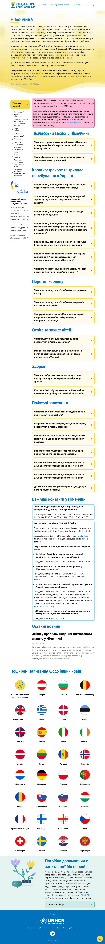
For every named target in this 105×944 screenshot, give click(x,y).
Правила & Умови (33, 928)
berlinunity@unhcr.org (44, 606)
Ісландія (20, 741)
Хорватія (63, 850)
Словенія (63, 806)
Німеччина (41, 784)
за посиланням (74, 122)
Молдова (63, 763)
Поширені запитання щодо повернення (20, 696)
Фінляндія (41, 828)
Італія (63, 741)
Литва (41, 763)
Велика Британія (20, 719)
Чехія (85, 828)
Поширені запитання (60, 5)
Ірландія (84, 741)
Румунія (20, 806)
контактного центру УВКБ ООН (75, 895)
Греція (41, 719)
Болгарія (63, 694)
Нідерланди (20, 784)
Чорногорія (85, 850)
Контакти (77, 5)
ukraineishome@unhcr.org (62, 928)
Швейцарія (20, 850)
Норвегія (85, 763)
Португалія (85, 784)
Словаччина (42, 806)
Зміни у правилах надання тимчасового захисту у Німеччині (62, 636)
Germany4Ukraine (29, 73)
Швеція (42, 850)
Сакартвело (63, 828)
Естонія (85, 719)
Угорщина (85, 806)
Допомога (42, 5)
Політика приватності (46, 928)
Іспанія (42, 741)
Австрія (42, 694)
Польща (63, 784)
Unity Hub (82, 536)
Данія (63, 719)
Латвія (20, 763)
